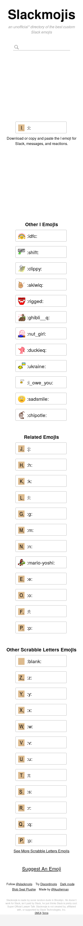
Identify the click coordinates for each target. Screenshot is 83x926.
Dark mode (67, 884)
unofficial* (21, 26)
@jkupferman (60, 889)
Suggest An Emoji (41, 868)
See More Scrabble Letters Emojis (41, 851)
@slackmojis (24, 884)
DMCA (38, 913)
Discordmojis (48, 884)
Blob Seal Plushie (24, 889)
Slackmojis (41, 14)
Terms (45, 913)
